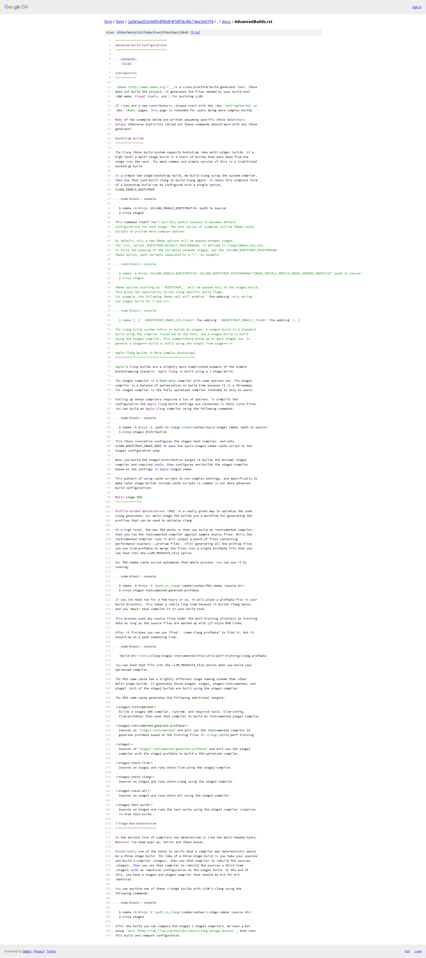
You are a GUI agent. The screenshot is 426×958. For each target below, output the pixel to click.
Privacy (39, 951)
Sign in (417, 7)
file (195, 32)
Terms (51, 951)
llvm (108, 21)
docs (226, 21)
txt (407, 951)
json (418, 951)
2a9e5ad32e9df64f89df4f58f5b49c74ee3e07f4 (170, 21)
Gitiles (26, 951)
